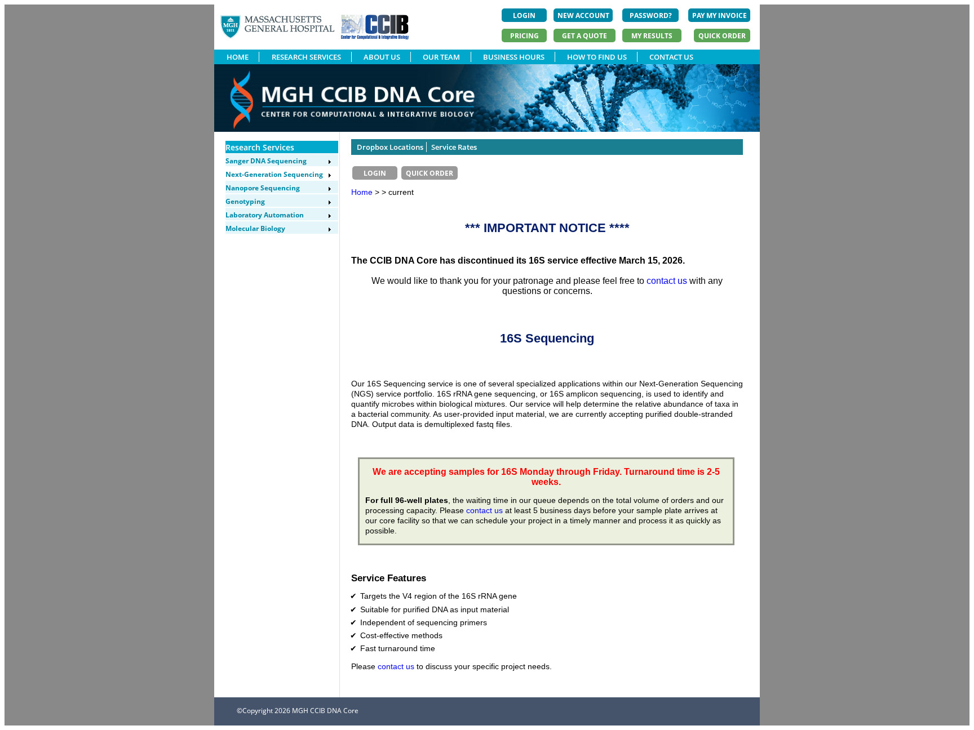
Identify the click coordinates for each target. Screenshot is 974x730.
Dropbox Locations (390, 147)
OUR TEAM (441, 57)
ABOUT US (382, 57)
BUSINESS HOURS (513, 57)
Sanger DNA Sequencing (266, 161)
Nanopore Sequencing (262, 188)
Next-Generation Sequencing (274, 174)
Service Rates (454, 147)
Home (362, 192)
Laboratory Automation (264, 215)
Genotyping (245, 201)
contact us (667, 281)
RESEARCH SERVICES (306, 57)
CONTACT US (671, 57)
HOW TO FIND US (597, 57)
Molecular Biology (255, 228)
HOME (238, 57)
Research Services (259, 147)
